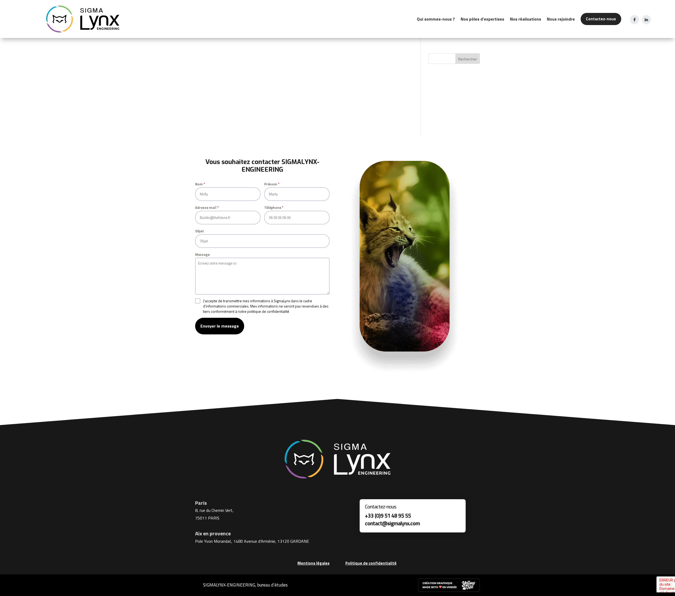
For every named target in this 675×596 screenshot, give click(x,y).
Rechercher (467, 59)
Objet (199, 231)
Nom (200, 184)
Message (202, 254)
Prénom (271, 184)
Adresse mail (207, 207)
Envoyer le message (219, 326)
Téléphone (273, 207)
